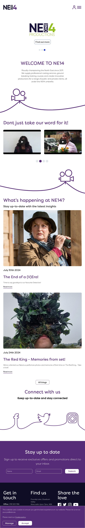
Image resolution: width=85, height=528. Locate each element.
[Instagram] (72, 415)
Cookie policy (20, 517)
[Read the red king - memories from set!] (42, 321)
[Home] (10, 7)
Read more (7, 287)
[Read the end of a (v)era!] (42, 238)
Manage (9, 523)
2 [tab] (42, 50)
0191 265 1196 (14, 504)
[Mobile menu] (79, 7)
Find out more (42, 42)
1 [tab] (39, 50)
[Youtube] (75, 505)
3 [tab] (44, 50)
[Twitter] (48, 416)
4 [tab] (47, 161)
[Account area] (74, 7)
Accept (25, 523)
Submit (72, 471)
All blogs (42, 382)
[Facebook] (59, 505)
